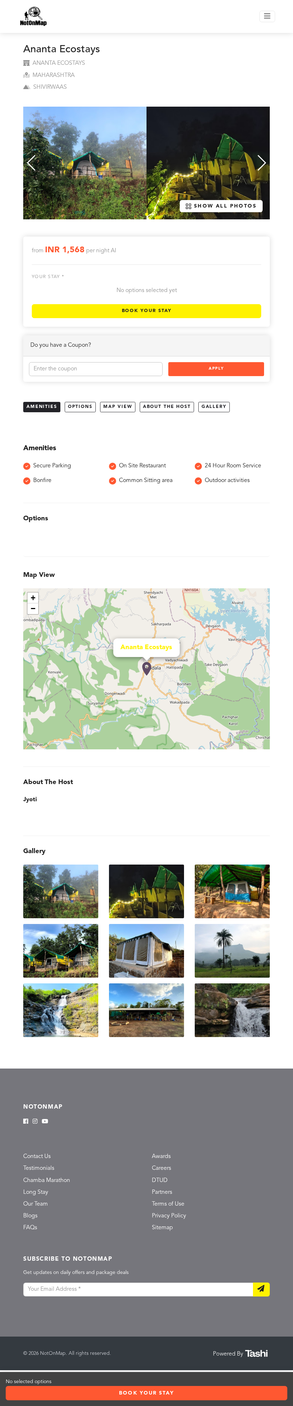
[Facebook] (25, 1122)
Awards (161, 1156)
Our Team (35, 1204)
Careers (161, 1168)
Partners (162, 1192)
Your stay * (48, 276)
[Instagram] (35, 1122)
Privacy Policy (169, 1216)
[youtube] (45, 1122)
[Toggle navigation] (267, 16)
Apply (216, 369)
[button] (146, 214)
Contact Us (37, 1156)
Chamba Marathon (46, 1180)
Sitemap (162, 1228)
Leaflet (262, 746)
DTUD (160, 1180)
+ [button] (33, 597)
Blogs (30, 1216)
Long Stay (35, 1192)
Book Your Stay (147, 310)
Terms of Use (168, 1204)
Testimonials (38, 1168)
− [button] (33, 608)
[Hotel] (146, 669)
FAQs (30, 1228)
